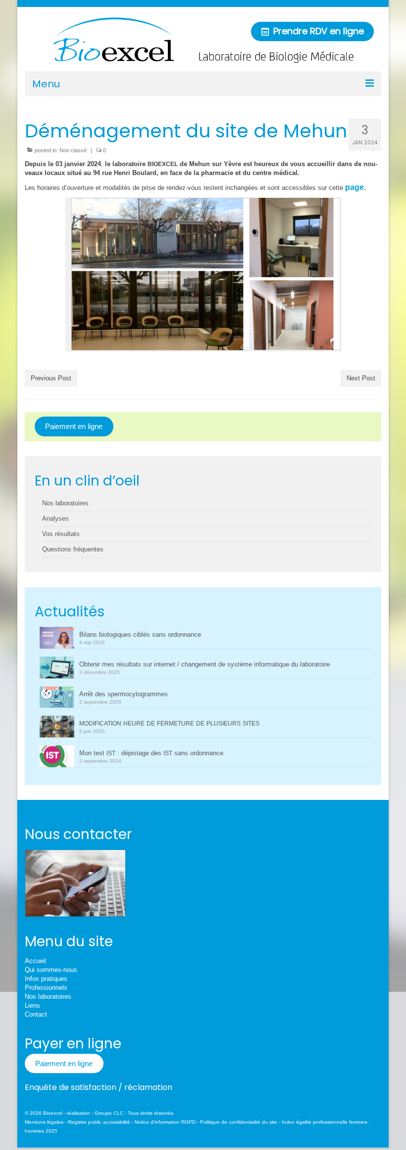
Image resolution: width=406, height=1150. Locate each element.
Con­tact (36, 1014)
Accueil (35, 961)
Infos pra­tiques (46, 978)
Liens (32, 1005)
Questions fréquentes (72, 549)
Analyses (55, 518)
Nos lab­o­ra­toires (48, 996)
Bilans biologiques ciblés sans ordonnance (140, 634)
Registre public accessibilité (99, 1122)
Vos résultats (61, 534)
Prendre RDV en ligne (317, 31)
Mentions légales (44, 1122)
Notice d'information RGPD (165, 1122)
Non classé (73, 150)
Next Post (361, 378)
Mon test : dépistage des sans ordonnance (151, 753)
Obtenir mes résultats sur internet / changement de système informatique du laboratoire (204, 664)
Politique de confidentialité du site (238, 1122)
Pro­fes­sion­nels (46, 987)
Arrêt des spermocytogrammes (123, 694)
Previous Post (51, 378)
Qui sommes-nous (51, 969)
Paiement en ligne (73, 426)
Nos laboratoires (65, 503)
